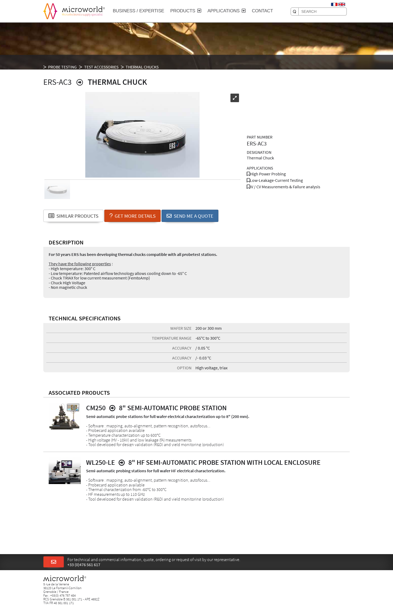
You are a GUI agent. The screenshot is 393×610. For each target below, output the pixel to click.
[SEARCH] (295, 11)
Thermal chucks (142, 67)
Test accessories (101, 67)
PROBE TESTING (62, 67)
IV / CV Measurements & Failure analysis (285, 186)
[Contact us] (53, 562)
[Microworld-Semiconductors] (50, 10)
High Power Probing (268, 174)
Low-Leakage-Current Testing (276, 180)
